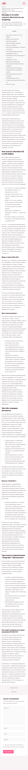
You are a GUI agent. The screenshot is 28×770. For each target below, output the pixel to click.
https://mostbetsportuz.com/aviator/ (11, 133)
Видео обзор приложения (13, 61)
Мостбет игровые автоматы (13, 43)
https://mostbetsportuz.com (9, 301)
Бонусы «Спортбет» (11, 45)
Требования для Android (12, 78)
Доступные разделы (11, 41)
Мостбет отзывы (10, 84)
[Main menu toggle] (24, 3)
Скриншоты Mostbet (11, 59)
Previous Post (14, 687)
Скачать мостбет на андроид (13, 68)
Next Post (13, 691)
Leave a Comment (6, 22)
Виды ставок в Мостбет (12, 39)
